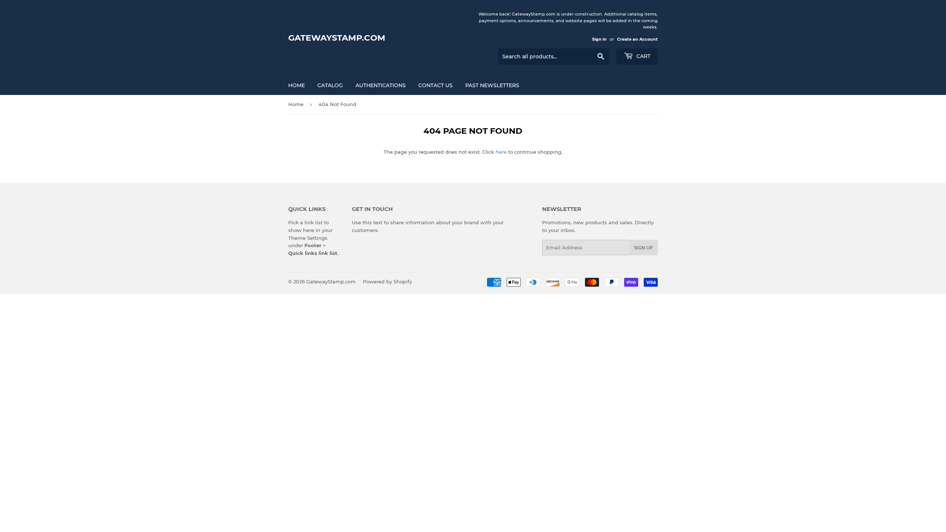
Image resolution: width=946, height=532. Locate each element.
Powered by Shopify (387, 281)
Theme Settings (307, 238)
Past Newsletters (492, 85)
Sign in (599, 39)
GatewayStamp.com (336, 38)
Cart (642, 56)
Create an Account (637, 39)
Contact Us (435, 85)
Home (296, 85)
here (501, 152)
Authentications (380, 85)
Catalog (330, 85)
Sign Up (643, 247)
